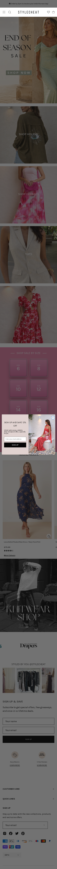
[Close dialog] (53, 417)
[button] (9, 12)
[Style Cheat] (28, 12)
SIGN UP (15, 445)
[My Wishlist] (48, 12)
